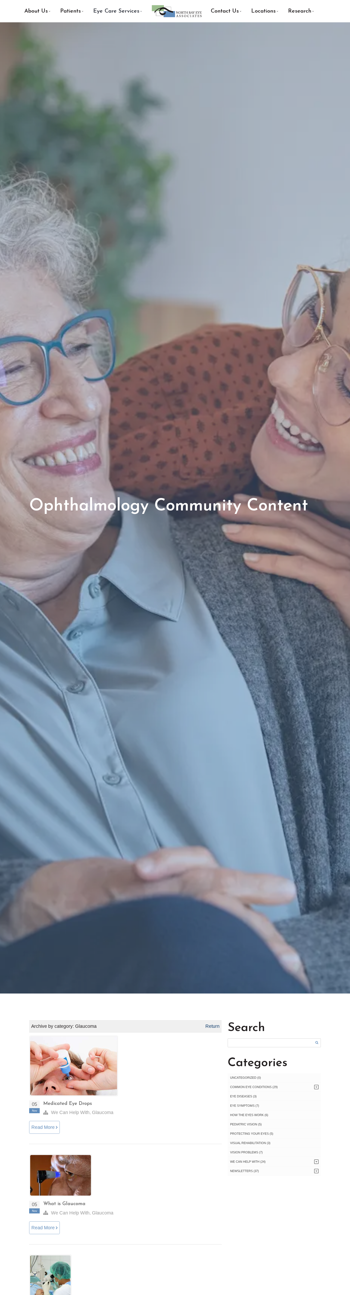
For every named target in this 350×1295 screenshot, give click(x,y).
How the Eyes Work (249, 1115)
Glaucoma (102, 1112)
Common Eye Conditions (254, 1087)
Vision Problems (246, 1152)
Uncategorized (245, 1077)
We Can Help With (70, 1112)
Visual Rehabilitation (250, 1143)
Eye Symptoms (244, 1105)
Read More (43, 1127)
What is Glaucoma (64, 1203)
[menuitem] (37, 11)
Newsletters (244, 1171)
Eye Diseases (243, 1096)
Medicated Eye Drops (67, 1103)
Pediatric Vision (246, 1124)
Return (212, 1026)
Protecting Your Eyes (251, 1133)
